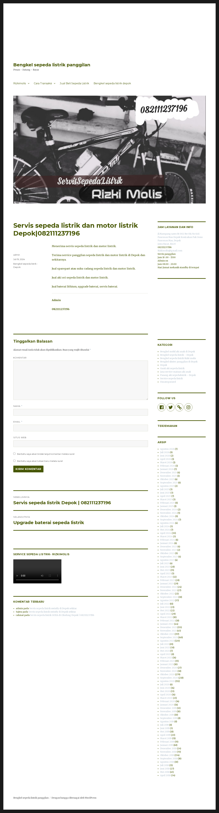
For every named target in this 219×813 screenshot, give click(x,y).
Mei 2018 (164, 772)
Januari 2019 (166, 745)
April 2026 (165, 459)
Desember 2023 (168, 546)
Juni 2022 (165, 607)
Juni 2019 (164, 728)
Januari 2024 (167, 543)
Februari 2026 (167, 466)
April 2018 (165, 775)
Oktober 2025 (167, 479)
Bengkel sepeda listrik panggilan (51, 64)
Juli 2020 (164, 684)
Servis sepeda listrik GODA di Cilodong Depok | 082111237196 (62, 615)
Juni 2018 (165, 768)
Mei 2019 (164, 731)
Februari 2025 (167, 503)
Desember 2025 (168, 472)
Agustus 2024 (167, 523)
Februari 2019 (167, 741)
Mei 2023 (165, 570)
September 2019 (168, 718)
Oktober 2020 (167, 674)
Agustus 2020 (167, 681)
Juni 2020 (165, 688)
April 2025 (165, 496)
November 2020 (168, 671)
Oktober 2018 (167, 755)
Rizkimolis (19, 83)
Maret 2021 (166, 657)
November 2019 (168, 711)
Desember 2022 (168, 587)
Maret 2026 (166, 462)
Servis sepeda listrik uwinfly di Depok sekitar (53, 608)
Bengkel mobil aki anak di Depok (177, 351)
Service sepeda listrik (171, 378)
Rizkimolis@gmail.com (170, 250)
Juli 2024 (164, 526)
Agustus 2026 (167, 449)
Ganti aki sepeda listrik (172, 368)
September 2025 (169, 482)
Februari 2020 (167, 701)
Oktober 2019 (167, 714)
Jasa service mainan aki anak (175, 371)
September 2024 (169, 519)
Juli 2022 (164, 603)
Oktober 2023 (167, 553)
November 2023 (168, 550)
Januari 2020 (167, 704)
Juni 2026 (165, 455)
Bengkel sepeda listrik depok (112, 83)
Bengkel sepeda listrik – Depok (176, 355)
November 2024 (168, 513)
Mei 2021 (165, 651)
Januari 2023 (167, 583)
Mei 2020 (165, 691)
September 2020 (169, 677)
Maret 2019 (166, 738)
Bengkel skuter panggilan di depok (179, 361)
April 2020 (165, 694)
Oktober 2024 (167, 516)
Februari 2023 (167, 580)
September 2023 (169, 556)
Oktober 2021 (167, 634)
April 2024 (165, 533)
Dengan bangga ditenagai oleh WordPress (73, 797)
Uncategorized (168, 382)
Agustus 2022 (167, 600)
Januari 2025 (166, 506)
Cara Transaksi (43, 83)
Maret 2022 (166, 617)
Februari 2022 (167, 620)
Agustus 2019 (167, 721)
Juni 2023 (165, 566)
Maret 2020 (166, 698)
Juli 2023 (164, 563)
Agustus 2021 (167, 640)
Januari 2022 (167, 624)
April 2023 (165, 573)
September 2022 (169, 597)
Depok (163, 365)
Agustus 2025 (167, 486)
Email (17, 421)
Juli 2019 (164, 725)
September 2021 (168, 637)
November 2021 (168, 630)
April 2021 (165, 654)
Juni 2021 (165, 647)
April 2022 (165, 614)
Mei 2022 (165, 610)
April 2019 (165, 735)
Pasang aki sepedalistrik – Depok (178, 375)
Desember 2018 (168, 748)
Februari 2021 (167, 661)
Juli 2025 (164, 489)
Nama (17, 406)
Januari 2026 (167, 469)
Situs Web (19, 437)
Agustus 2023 (167, 560)
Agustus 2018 (167, 762)
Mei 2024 (165, 529)
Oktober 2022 (167, 593)
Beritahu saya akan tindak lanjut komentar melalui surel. (46, 454)
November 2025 (168, 476)
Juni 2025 (165, 492)
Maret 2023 (166, 577)
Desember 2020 (168, 667)
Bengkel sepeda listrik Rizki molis (178, 358)
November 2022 (168, 590)
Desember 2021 (168, 627)
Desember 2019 (168, 708)
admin (16, 254)
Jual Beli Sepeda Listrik (74, 83)
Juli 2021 (164, 644)
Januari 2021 (166, 664)
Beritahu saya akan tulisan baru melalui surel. (40, 461)
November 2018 (168, 752)
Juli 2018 (164, 765)
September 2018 (168, 758)
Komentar (20, 357)
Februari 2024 (167, 540)
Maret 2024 (166, 536)
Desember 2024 (168, 509)
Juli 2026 (164, 452)
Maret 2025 (166, 499)
